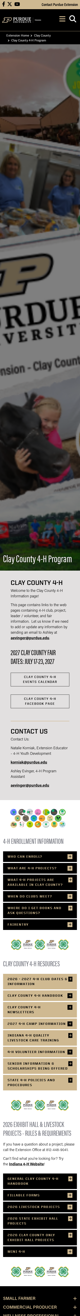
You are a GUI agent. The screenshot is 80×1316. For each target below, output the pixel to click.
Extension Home (17, 35)
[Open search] (72, 20)
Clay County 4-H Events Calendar (40, 679)
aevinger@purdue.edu (30, 638)
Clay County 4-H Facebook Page (40, 701)
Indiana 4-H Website (26, 1164)
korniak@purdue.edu (29, 763)
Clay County (42, 35)
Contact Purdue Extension (60, 4)
